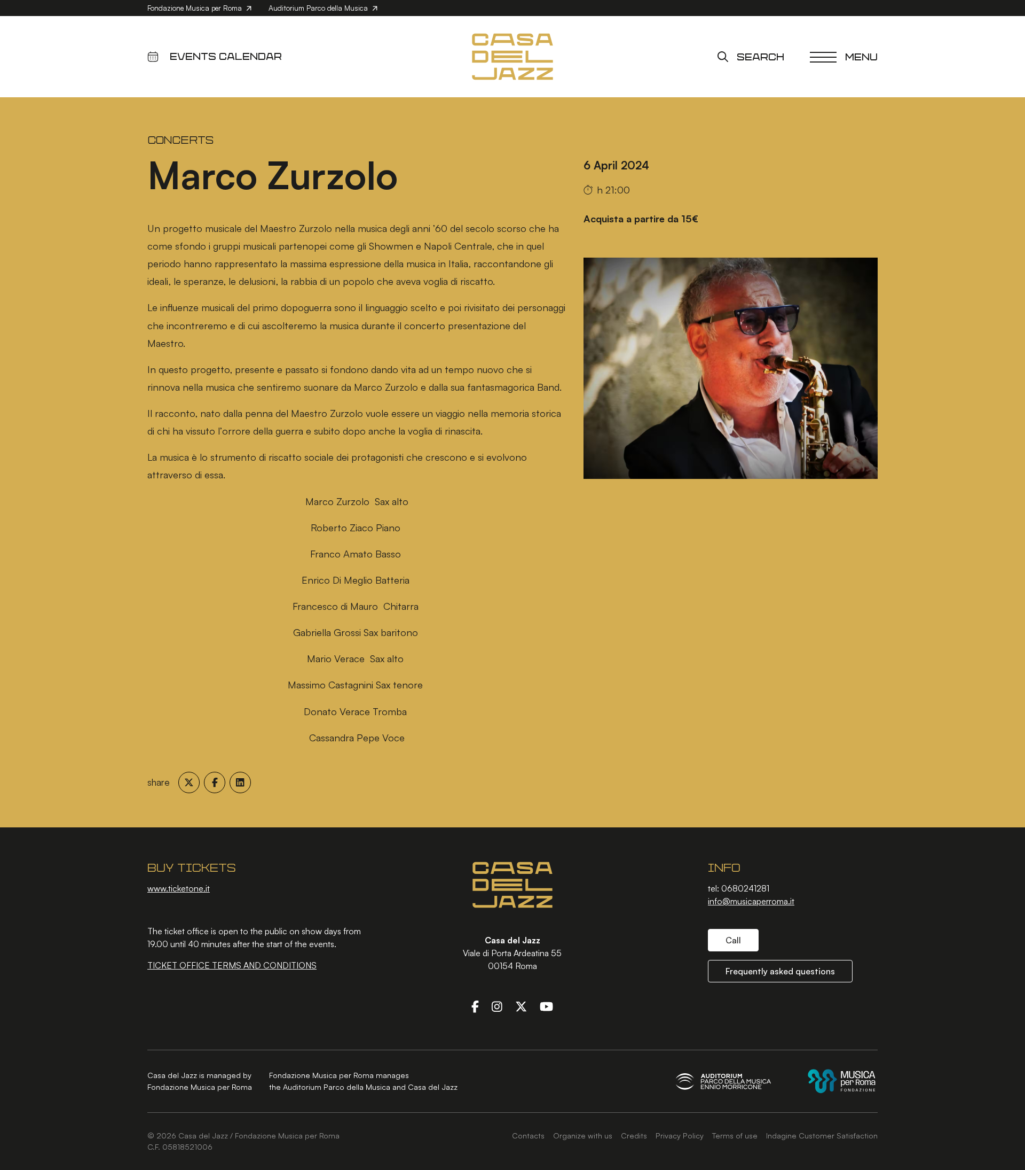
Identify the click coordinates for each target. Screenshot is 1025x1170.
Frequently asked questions (780, 971)
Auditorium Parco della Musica (319, 7)
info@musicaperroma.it (751, 901)
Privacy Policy (680, 1135)
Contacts (528, 1135)
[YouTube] (546, 1006)
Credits (634, 1135)
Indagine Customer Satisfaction (822, 1135)
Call (733, 940)
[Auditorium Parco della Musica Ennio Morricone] (723, 1081)
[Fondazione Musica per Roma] (842, 1081)
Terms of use (735, 1135)
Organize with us (582, 1135)
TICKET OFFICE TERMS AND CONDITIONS (232, 965)
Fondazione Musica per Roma (195, 7)
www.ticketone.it (178, 888)
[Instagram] (497, 1006)
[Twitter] (521, 1006)
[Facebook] (475, 1006)
